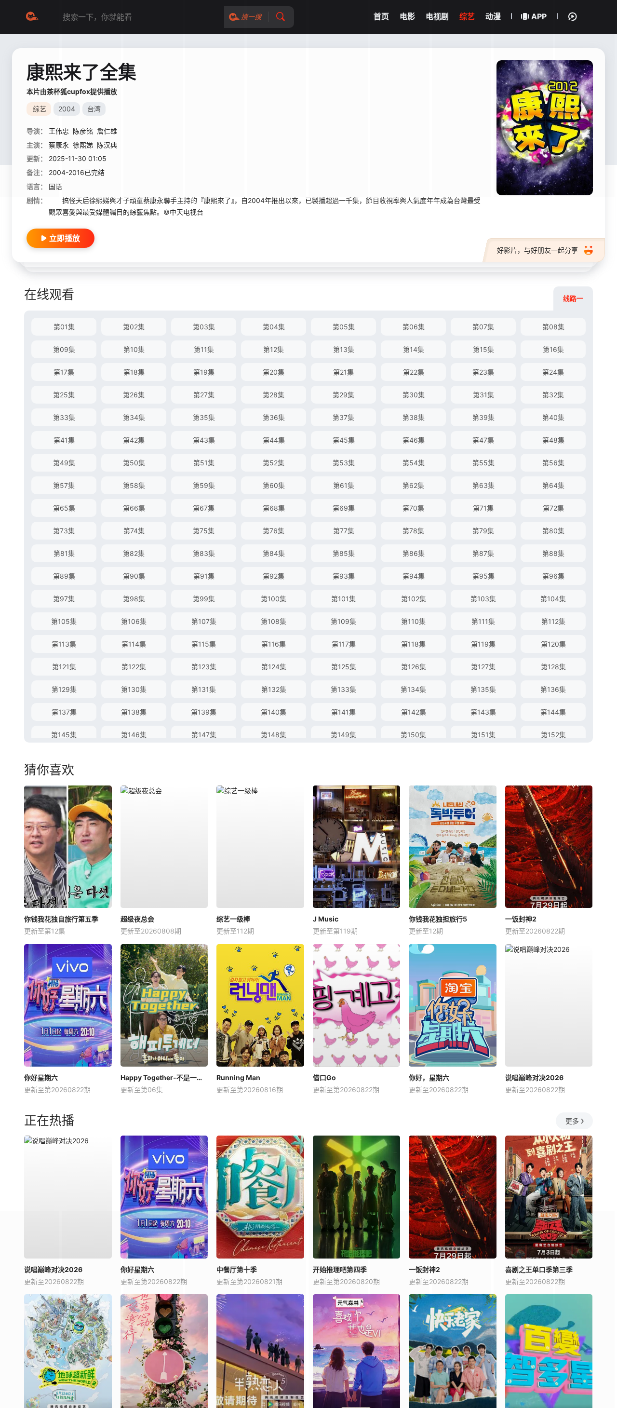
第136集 (553, 689)
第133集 (343, 689)
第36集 (274, 417)
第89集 (64, 576)
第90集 (134, 576)
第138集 (134, 712)
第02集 (134, 327)
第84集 (274, 553)
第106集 (134, 621)
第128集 (553, 667)
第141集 (343, 712)
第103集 (483, 599)
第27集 (204, 395)
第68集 (274, 508)
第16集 (553, 349)
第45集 (344, 440)
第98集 (134, 599)
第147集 (203, 735)
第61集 (343, 485)
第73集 (64, 531)
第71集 (483, 508)
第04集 (274, 327)
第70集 (413, 508)
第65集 (64, 508)
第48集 (553, 440)
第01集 (64, 327)
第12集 (273, 349)
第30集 (413, 395)
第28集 (273, 395)
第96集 (553, 576)
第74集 (134, 531)
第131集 (203, 689)
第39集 (483, 417)
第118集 (413, 644)
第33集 (64, 417)
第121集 (64, 667)
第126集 (413, 667)
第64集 (553, 485)
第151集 (483, 735)
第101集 (343, 599)
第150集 (413, 735)
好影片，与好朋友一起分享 (537, 250)
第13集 (343, 349)
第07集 (483, 327)
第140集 (273, 712)
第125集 (343, 667)
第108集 (273, 621)
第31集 (483, 395)
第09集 (64, 349)
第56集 (553, 463)
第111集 (483, 621)
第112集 (553, 621)
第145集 (64, 735)
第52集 (273, 463)
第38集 (413, 417)
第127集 (483, 667)
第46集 (413, 440)
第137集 (64, 712)
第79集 (483, 531)
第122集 (133, 667)
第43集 (204, 440)
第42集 (134, 440)
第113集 (64, 644)
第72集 (553, 508)
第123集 (203, 667)
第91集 (204, 576)
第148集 (273, 735)
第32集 (553, 395)
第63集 (483, 485)
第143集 (483, 712)
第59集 (204, 485)
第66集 (134, 508)
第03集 (204, 327)
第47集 (483, 440)
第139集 (203, 712)
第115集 (203, 644)
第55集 (483, 463)
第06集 (413, 327)
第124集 (273, 667)
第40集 (553, 417)
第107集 (203, 621)
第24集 (553, 372)
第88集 (553, 553)
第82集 (134, 553)
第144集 (553, 712)
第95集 (483, 576)
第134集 (413, 689)
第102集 (413, 599)
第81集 (64, 553)
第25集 (64, 395)
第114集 (133, 644)
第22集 (413, 372)
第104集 (553, 599)
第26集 (134, 395)
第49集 (64, 463)
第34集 (134, 417)
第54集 (413, 463)
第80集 (553, 531)
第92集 (273, 576)
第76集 (273, 531)
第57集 (64, 485)
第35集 (204, 417)
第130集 (134, 689)
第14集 (413, 349)
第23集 (483, 372)
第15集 (483, 349)
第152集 (553, 735)
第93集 (344, 576)
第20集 (273, 372)
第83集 (204, 553)
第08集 (553, 327)
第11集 (204, 349)
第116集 (273, 644)
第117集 (344, 644)
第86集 (413, 553)
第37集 (343, 417)
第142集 (413, 712)
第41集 (64, 440)
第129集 (64, 689)
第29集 (343, 395)
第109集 (343, 621)
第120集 (553, 644)
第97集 (64, 599)
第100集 (273, 599)
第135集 (483, 689)
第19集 (204, 372)
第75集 (204, 531)
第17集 (64, 372)
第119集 (483, 644)
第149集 (343, 735)
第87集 (483, 553)
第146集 (134, 735)
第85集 (344, 553)
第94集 (413, 576)
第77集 (343, 531)
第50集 (134, 463)
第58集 (134, 485)
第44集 (274, 440)
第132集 (273, 689)
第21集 (343, 372)
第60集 (274, 485)
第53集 (344, 463)
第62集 (413, 485)
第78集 (413, 531)
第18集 (134, 372)
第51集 (204, 463)
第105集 (64, 621)
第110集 (413, 621)
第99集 (204, 599)
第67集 (204, 508)
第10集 (134, 349)
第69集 (344, 508)
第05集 (344, 327)
